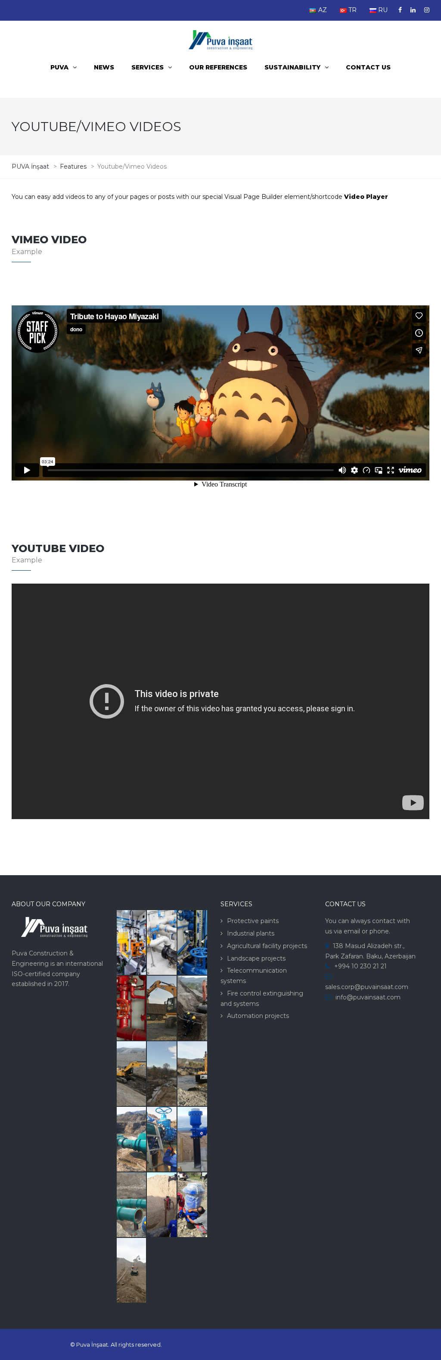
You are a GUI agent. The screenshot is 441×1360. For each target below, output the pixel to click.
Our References (218, 67)
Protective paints (253, 921)
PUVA (59, 67)
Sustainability (292, 67)
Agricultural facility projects (267, 946)
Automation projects (258, 1016)
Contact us (368, 67)
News (104, 67)
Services (147, 67)
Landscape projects (256, 958)
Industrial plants (250, 933)
